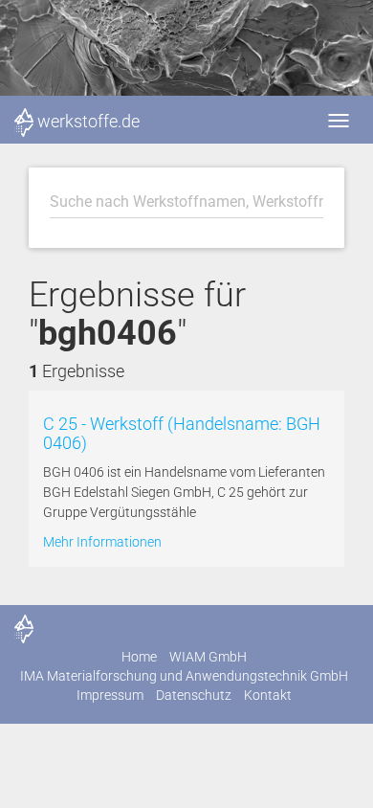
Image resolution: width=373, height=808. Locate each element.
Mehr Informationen (102, 542)
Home (139, 656)
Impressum (110, 695)
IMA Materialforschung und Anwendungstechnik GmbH (184, 676)
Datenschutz (193, 695)
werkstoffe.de (88, 121)
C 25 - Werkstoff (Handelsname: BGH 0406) (181, 433)
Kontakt (268, 695)
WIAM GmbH (208, 656)
